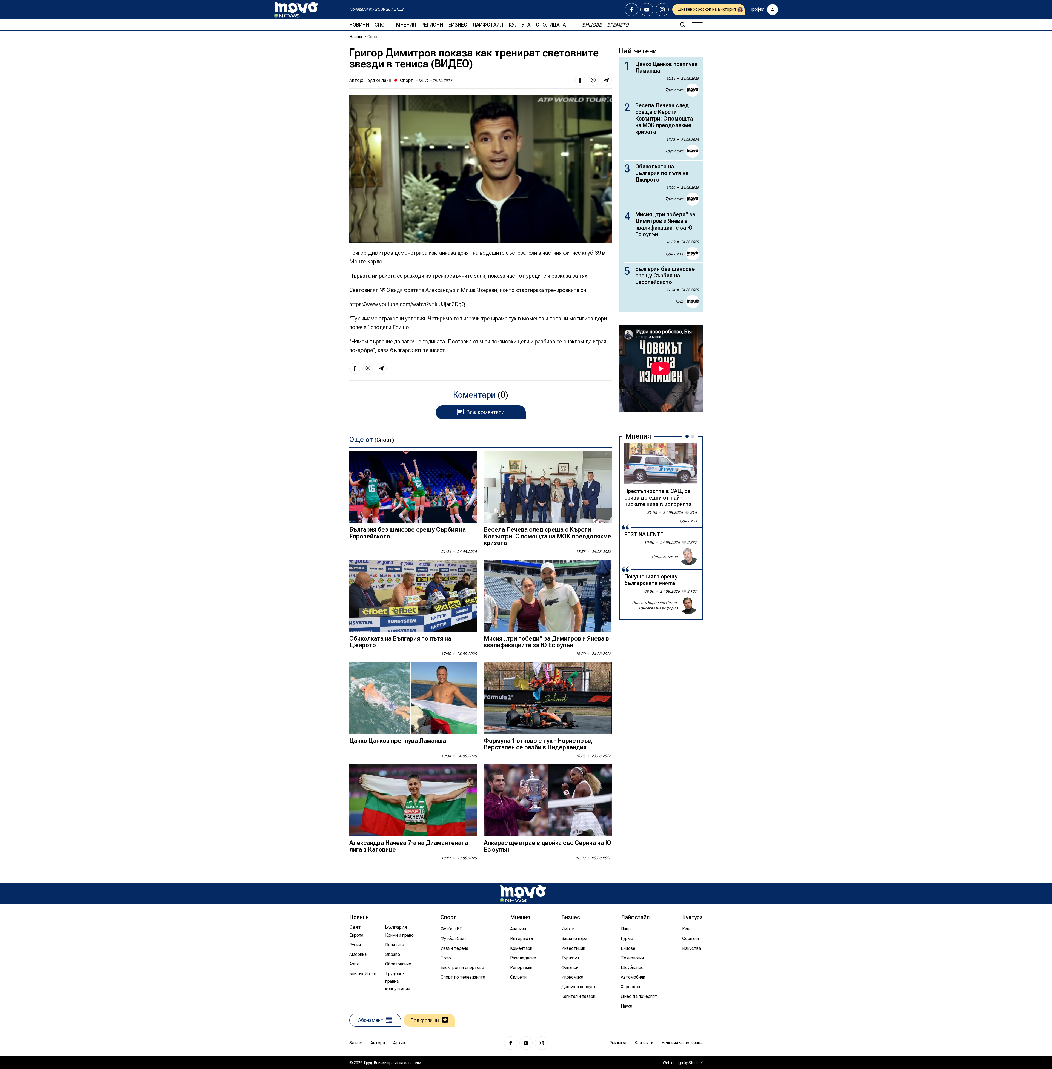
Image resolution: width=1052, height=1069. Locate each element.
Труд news (674, 90)
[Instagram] (662, 9)
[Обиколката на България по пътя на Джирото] (413, 596)
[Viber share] (593, 80)
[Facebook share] (579, 80)
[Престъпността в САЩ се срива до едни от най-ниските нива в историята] (660, 463)
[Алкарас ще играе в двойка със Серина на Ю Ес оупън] (548, 800)
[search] (682, 24)
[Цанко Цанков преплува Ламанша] (413, 698)
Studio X (695, 1063)
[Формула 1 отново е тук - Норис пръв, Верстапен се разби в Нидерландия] (548, 698)
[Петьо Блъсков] (688, 556)
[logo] (296, 10)
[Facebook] (631, 9)
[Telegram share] (606, 80)
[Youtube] (646, 9)
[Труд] (523, 893)
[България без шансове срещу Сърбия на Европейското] (413, 487)
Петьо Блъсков (665, 556)
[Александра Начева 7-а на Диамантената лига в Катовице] (413, 800)
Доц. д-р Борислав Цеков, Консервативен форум (655, 605)
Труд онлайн (377, 80)
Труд (679, 301)
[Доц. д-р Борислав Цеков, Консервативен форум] (688, 605)
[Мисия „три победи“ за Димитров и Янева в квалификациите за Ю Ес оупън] (548, 596)
